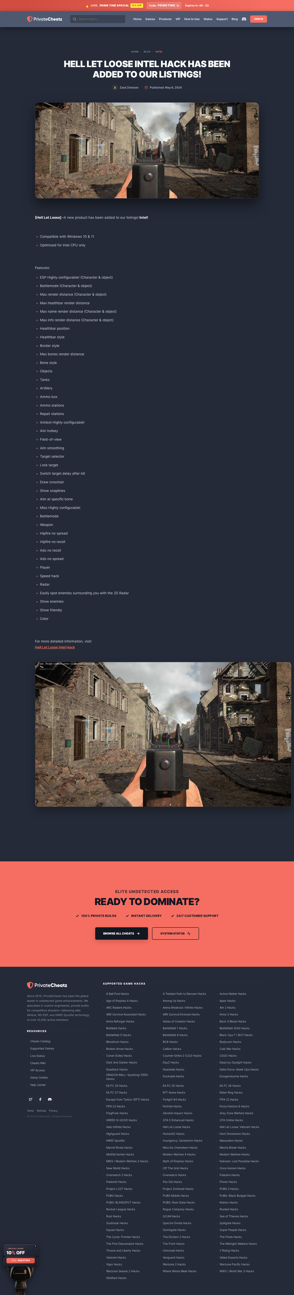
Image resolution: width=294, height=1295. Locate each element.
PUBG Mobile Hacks (176, 1195)
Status (208, 19)
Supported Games (42, 1048)
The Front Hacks (173, 1243)
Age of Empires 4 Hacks (122, 1000)
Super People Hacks (233, 1230)
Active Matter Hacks (233, 993)
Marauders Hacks (231, 1140)
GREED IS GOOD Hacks (121, 1120)
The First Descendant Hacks (124, 1243)
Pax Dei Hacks (172, 1181)
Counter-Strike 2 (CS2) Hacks (182, 1055)
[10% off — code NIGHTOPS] (20, 1255)
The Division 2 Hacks (176, 1237)
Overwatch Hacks (174, 1175)
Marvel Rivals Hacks (119, 1147)
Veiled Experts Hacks (233, 1257)
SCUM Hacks (171, 1216)
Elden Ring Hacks (231, 1092)
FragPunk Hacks (117, 1113)
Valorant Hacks (116, 1257)
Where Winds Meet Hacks (179, 1271)
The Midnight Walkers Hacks (238, 1243)
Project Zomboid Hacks (178, 1188)
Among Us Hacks (174, 1000)
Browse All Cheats (118, 933)
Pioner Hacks (228, 1181)
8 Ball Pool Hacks (117, 993)
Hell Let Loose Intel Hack (55, 647)
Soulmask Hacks (117, 1223)
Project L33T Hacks (119, 1188)
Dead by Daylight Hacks (235, 1062)
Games (150, 19)
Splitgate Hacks (230, 1223)
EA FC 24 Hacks (116, 1085)
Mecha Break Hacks (233, 1147)
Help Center (38, 1085)
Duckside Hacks (173, 1076)
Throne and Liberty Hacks (123, 1250)
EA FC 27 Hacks (116, 1092)
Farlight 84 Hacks (174, 1099)
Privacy (53, 1110)
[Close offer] (35, 1246)
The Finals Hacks (231, 1237)
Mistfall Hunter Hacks (120, 1154)
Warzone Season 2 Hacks (122, 1271)
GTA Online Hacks (231, 1120)
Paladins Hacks (230, 1175)
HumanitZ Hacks (173, 1133)
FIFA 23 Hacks (115, 1106)
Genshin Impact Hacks (177, 1113)
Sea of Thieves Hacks (234, 1216)
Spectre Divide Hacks (177, 1223)
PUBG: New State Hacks (179, 1202)
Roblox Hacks (229, 1202)
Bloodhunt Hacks (117, 1041)
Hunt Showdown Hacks (235, 1133)
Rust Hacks (113, 1216)
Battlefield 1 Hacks (175, 1028)
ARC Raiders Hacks (118, 1007)
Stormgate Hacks (174, 1230)
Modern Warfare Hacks (235, 1154)
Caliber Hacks (172, 1048)
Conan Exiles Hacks (119, 1055)
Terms (30, 1110)
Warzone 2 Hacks (174, 1264)
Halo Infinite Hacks (118, 1127)
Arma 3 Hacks (229, 1014)
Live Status (37, 1055)
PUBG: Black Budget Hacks (237, 1195)
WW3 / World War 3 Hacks (237, 1271)
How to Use (192, 19)
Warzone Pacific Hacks (235, 1264)
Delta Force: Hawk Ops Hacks (239, 1069)
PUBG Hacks (114, 1195)
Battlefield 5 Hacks (118, 1035)
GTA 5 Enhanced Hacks (178, 1120)
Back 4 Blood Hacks (233, 1021)
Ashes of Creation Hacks (179, 1021)
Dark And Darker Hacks (121, 1062)
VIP (178, 19)
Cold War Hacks (230, 1048)
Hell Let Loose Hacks (176, 1127)
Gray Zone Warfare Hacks (236, 1113)
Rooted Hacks (229, 1209)
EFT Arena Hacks (174, 1092)
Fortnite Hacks (172, 1106)
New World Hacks (117, 1168)
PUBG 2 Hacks (229, 1188)
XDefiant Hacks (116, 1278)
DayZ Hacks (171, 1062)
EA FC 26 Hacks (230, 1085)
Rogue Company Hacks (178, 1209)
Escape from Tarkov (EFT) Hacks (127, 1099)
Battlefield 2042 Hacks (234, 1028)
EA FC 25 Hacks (173, 1085)
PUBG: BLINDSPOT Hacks (123, 1202)
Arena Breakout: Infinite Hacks (182, 1007)
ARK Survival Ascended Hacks (126, 1014)
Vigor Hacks (114, 1264)
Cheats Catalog (40, 1041)
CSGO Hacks (228, 1055)
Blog (235, 19)
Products (165, 19)
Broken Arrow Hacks (119, 1048)
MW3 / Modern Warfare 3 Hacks (127, 1161)
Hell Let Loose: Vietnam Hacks (239, 1127)
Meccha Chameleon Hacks (180, 1147)
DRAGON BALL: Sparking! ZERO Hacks (127, 1077)
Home (137, 19)
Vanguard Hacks (173, 1257)
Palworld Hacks (116, 1181)
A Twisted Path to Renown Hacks (184, 993)
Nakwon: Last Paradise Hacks (239, 1161)
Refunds (41, 1110)
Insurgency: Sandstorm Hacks (182, 1140)
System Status (172, 933)
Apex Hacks (227, 1000)
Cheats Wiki (38, 1063)
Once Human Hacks (233, 1168)
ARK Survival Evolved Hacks (181, 1014)
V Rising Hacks (229, 1250)
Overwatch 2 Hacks (119, 1175)
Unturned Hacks (173, 1250)
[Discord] (244, 19)
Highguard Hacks (117, 1133)
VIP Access (37, 1070)
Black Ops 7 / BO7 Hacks (236, 1035)
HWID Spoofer (115, 1140)
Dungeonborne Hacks (234, 1076)
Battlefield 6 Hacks (175, 1035)
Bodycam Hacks (230, 1041)
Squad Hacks (115, 1230)
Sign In (258, 18)
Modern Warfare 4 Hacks (179, 1154)
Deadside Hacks (173, 1069)
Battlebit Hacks (116, 1028)
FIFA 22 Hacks (229, 1099)
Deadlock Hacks (117, 1069)
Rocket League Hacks (120, 1209)
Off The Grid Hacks (175, 1168)
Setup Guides (39, 1077)
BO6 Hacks (170, 1041)
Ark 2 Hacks (227, 1007)
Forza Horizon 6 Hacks (234, 1106)
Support (222, 19)
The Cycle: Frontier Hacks (123, 1237)
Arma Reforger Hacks (120, 1021)
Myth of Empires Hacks (178, 1161)
